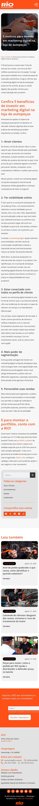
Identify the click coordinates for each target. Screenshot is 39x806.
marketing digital (17, 238)
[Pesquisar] (32, 475)
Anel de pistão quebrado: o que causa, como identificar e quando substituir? (19, 570)
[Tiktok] (30, 791)
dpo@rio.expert (6, 741)
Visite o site (20, 457)
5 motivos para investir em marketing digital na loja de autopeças (19, 40)
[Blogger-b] (26, 791)
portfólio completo (24, 440)
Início (2, 57)
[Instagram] (13, 791)
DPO (3, 735)
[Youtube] (17, 791)
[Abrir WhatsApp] (33, 800)
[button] (6, 514)
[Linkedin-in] (21, 791)
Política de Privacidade (25, 798)
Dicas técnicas (9, 564)
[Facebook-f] (8, 791)
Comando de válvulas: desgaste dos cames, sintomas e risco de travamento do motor (19, 618)
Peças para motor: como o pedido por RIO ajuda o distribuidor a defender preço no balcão (18, 667)
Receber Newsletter (19, 717)
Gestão (7, 31)
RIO (13, 437)
